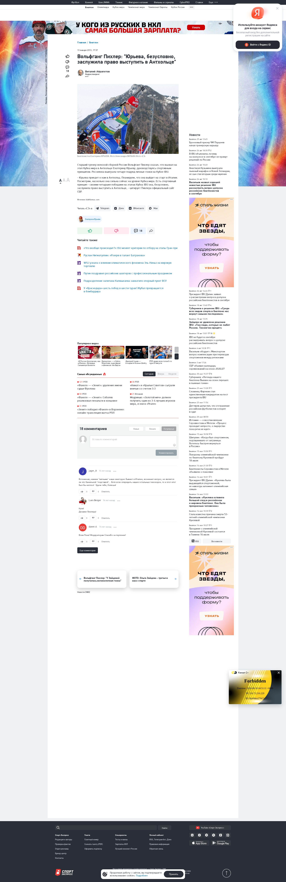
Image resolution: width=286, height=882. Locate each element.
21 (133, 394)
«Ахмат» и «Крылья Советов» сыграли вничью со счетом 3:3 (152, 387)
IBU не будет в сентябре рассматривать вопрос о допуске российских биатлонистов (207, 340)
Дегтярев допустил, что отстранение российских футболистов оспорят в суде (209, 408)
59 (80, 394)
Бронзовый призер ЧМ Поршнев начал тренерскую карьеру (206, 144)
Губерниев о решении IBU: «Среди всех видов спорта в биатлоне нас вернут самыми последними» (209, 311)
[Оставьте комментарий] (133, 439)
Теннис (119, 2)
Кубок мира (118, 7)
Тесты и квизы (121, 839)
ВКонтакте (138, 208)
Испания (139, 394)
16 (211, 333)
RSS (197, 541)
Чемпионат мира (136, 7)
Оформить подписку (93, 849)
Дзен (121, 208)
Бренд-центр (60, 853)
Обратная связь (156, 849)
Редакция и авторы (63, 839)
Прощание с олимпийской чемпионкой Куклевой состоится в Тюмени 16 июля (207, 531)
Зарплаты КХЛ (121, 844)
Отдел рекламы (62, 849)
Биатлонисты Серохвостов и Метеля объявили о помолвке (209, 470)
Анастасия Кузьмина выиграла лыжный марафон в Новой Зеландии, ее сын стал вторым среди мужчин (209, 171)
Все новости (217, 541)
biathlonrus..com (92, 199)
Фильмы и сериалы (164, 2)
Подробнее (142, 875)
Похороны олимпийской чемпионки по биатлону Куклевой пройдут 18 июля (208, 457)
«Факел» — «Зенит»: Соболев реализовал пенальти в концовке (97, 399)
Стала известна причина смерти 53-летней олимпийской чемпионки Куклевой (208, 517)
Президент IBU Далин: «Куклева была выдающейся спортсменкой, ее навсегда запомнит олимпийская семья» (210, 485)
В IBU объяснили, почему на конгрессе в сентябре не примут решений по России (208, 156)
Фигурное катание (138, 2)
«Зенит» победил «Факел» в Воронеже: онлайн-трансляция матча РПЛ (101, 411)
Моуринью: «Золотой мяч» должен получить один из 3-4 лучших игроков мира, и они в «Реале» (152, 400)
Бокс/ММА (104, 2)
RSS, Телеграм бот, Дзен (160, 839)
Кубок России (178, 7)
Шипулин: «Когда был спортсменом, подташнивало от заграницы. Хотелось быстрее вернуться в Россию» (209, 442)
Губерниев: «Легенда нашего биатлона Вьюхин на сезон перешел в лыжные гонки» (208, 380)
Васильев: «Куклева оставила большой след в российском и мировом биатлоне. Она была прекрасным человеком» (207, 501)
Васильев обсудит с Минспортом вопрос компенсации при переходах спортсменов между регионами (209, 354)
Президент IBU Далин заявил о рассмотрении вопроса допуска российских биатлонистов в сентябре (209, 297)
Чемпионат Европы (157, 7)
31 (80, 406)
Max (156, 208)
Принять (173, 874)
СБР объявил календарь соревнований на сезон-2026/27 (207, 367)
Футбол (75, 2)
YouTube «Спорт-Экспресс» (212, 827)
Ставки (199, 2)
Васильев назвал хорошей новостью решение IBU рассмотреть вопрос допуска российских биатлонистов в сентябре (206, 188)
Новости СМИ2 (83, 592)
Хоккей (89, 2)
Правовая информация (159, 844)
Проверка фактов (63, 844)
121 (81, 382)
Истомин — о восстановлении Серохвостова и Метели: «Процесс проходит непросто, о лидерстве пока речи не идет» (207, 424)
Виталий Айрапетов (97, 71)
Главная (82, 42)
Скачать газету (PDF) (93, 844)
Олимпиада (103, 7)
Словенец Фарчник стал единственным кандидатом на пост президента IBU (208, 394)
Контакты (59, 858)
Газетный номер (91, 839)
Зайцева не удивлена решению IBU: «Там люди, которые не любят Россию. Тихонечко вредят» (209, 325)
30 (133, 382)
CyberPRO (185, 2)
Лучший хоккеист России (126, 849)
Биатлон (89, 7)
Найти (164, 828)
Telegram (104, 208)
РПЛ (85, 382)
